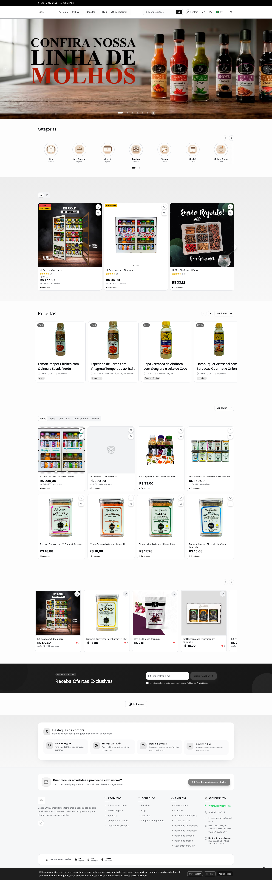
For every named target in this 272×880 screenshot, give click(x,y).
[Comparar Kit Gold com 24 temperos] (98, 213)
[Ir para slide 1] (118, 113)
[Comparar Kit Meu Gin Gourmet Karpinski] (230, 213)
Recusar (209, 874)
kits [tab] (68, 418)
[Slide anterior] (6, 69)
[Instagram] (41, 823)
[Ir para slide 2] (125, 113)
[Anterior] (225, 138)
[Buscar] (179, 12)
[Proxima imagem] (99, 235)
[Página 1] (133, 168)
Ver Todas (222, 313)
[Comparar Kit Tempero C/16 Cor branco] (131, 436)
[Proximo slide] (266, 69)
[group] (136, 69)
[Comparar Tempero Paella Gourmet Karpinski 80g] (180, 503)
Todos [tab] (43, 418)
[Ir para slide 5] (142, 113)
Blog (104, 12)
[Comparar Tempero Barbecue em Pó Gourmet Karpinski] (81, 503)
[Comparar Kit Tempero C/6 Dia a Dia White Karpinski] (180, 436)
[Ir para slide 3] (132, 113)
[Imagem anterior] (40, 235)
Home (65, 12)
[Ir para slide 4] (137, 113)
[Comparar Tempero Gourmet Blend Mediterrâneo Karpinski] (230, 503)
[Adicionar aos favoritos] (98, 207)
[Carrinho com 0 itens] (231, 12)
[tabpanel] (136, 247)
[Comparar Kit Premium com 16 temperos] (164, 213)
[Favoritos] (203, 12)
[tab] (41, 195)
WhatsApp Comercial (219, 805)
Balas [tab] (52, 418)
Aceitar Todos (225, 874)
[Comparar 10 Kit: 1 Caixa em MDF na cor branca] (81, 436)
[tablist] (44, 195)
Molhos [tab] (95, 418)
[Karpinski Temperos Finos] (41, 12)
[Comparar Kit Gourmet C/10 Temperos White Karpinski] (230, 436)
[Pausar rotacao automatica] (153, 113)
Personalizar (195, 874)
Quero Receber (202, 676)
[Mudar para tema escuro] (210, 12)
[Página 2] (140, 168)
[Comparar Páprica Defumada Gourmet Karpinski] (131, 503)
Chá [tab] (61, 418)
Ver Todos (222, 408)
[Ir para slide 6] (147, 113)
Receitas (90, 12)
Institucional (120, 12)
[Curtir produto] (77, 594)
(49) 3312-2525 (216, 812)
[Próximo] (231, 138)
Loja (77, 12)
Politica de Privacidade (197, 683)
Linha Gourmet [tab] (81, 418)
